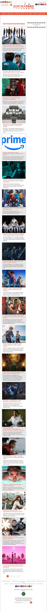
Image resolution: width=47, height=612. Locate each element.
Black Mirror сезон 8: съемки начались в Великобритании (13, 208)
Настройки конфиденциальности (29, 583)
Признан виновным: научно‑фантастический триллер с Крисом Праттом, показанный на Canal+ (13, 429)
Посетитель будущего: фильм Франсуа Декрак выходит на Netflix (13, 261)
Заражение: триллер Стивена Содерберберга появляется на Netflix (12, 511)
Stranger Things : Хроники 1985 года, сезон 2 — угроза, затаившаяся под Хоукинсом (12, 290)
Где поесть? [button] (10, 13)
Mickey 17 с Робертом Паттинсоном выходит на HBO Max (12, 485)
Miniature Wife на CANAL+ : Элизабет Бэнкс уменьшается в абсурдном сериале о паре (13, 457)
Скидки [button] (35, 13)
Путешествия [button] (41, 13)
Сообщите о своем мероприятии (18, 581)
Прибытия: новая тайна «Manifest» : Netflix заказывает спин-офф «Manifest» (13, 45)
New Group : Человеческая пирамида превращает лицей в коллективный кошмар (13, 125)
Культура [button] (17, 13)
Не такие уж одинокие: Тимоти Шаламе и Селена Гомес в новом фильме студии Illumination (13, 566)
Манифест (6, 583)
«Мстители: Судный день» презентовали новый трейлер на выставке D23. (13, 372)
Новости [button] (4, 13)
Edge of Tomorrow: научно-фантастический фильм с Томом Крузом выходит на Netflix (13, 538)
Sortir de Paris (40, 583)
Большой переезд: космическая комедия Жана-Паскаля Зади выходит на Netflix (13, 234)
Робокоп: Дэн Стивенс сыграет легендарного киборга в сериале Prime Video (13, 154)
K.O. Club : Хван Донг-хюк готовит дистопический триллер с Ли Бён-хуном (13, 71)
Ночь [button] (26, 13)
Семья (30, 13)
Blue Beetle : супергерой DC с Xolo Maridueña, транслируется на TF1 (12, 401)
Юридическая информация (15, 583)
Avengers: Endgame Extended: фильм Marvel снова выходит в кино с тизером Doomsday (13, 181)
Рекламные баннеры (6, 581)
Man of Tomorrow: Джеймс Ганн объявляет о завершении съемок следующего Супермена (11, 98)
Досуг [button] (22, 13)
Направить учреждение (31, 581)
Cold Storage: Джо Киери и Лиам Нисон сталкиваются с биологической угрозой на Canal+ (14, 317)
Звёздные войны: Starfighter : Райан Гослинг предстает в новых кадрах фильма (12, 345)
